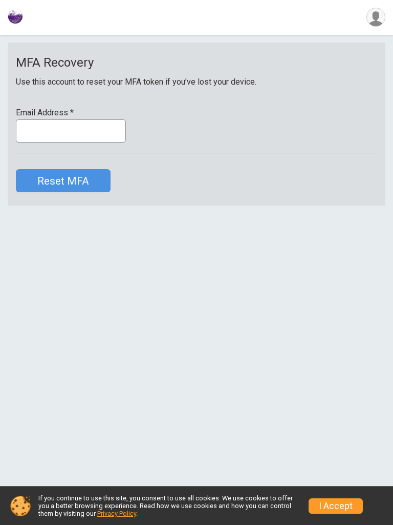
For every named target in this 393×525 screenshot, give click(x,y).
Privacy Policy (116, 513)
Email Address (45, 112)
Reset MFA (63, 181)
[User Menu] (375, 17)
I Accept (336, 506)
